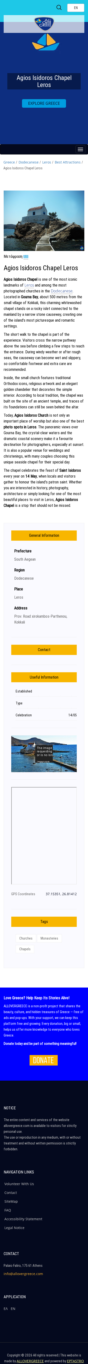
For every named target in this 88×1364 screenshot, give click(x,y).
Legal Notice (14, 1227)
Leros (46, 162)
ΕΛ (6, 1308)
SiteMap (11, 1201)
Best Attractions (68, 162)
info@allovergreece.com (23, 1273)
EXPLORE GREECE (44, 103)
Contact (10, 1192)
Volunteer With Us (19, 1183)
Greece (9, 162)
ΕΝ (13, 1308)
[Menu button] (80, 149)
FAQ (7, 1210)
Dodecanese (29, 162)
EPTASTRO (75, 1361)
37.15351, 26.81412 (61, 894)
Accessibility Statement (23, 1219)
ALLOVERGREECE (30, 1361)
